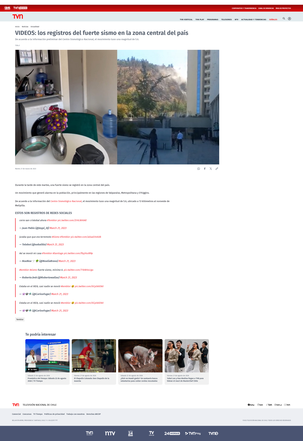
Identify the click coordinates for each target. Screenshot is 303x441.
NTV (236, 19)
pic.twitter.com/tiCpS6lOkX (89, 286)
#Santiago (58, 253)
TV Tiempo (37, 413)
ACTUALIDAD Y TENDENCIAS (253, 19)
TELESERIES (226, 19)
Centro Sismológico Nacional (66, 201)
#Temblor (52, 220)
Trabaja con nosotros (75, 413)
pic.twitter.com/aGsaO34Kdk (86, 236)
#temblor (24, 269)
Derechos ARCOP (93, 413)
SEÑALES (273, 19)
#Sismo (55, 236)
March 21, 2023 (57, 228)
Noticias (25, 26)
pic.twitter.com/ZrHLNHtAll (72, 220)
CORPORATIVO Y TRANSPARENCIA (244, 8)
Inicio (17, 26)
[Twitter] (210, 168)
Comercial (16, 413)
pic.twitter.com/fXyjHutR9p (78, 253)
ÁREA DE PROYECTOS (283, 8)
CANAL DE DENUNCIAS (266, 8)
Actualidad (35, 26)
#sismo (33, 269)
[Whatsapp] (198, 168)
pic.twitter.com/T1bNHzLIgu (78, 269)
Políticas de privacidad (54, 413)
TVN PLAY (200, 19)
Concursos (27, 413)
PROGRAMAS (212, 19)
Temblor (19, 319)
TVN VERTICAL (186, 19)
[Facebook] (204, 168)
